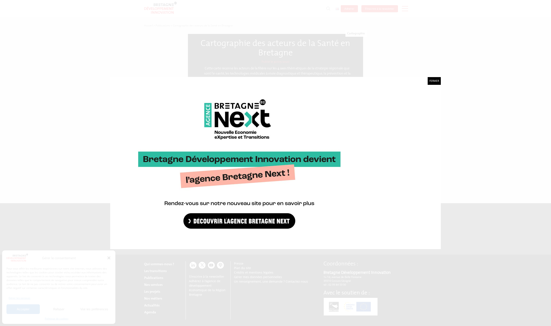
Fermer (434, 81)
